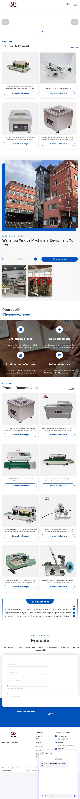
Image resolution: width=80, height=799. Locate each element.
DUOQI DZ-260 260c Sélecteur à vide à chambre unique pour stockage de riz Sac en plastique (37, 612)
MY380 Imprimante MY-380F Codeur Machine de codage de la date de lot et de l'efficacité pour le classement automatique (20, 581)
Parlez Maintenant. (59, 259)
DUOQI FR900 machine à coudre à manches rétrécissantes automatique (20, 480)
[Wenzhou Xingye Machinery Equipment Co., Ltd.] (13, 4)
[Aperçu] (13, 737)
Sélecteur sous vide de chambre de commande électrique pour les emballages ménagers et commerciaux (20, 138)
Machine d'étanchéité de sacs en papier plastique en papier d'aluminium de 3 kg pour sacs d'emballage (20, 530)
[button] (37, 31)
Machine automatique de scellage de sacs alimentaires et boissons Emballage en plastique (20, 87)
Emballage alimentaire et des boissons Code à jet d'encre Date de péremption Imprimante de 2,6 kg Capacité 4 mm (58, 531)
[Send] (75, 796)
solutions (39, 746)
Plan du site (16, 768)
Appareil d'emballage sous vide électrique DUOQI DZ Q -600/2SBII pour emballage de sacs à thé (58, 429)
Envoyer (51, 714)
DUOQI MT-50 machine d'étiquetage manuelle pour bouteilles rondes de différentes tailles (58, 581)
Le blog (38, 750)
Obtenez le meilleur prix (20, 93)
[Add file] (41, 796)
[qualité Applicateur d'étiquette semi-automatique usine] (58, 68)
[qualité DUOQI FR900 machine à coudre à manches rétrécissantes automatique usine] (20, 460)
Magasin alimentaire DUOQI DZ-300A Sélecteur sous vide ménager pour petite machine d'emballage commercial (39, 608)
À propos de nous (40, 737)
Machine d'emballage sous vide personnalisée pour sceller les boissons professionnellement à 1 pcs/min (58, 138)
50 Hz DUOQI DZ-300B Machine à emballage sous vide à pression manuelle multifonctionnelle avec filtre (39, 615)
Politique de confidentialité (6, 769)
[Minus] (75, 753)
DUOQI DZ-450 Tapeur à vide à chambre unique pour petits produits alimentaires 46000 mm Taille (20, 429)
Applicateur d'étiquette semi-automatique (58, 88)
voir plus (73, 47)
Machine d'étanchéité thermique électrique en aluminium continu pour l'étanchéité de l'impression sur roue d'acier (58, 480)
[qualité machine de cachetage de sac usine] (40, 35)
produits (38, 742)
